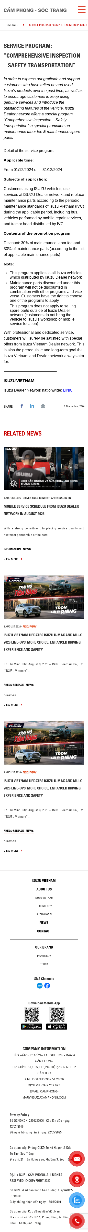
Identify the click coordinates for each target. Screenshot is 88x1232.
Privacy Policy (19, 1115)
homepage (11, 25)
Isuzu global (44, 914)
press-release (14, 685)
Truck (44, 964)
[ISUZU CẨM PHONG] (36, 9)
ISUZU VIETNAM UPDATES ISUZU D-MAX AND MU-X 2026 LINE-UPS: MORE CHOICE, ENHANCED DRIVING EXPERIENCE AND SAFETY (43, 642)
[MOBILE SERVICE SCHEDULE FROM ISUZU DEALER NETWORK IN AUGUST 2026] (44, 468)
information (12, 549)
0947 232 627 (51, 1085)
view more (11, 559)
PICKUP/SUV (29, 626)
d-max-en (10, 695)
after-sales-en (61, 498)
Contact (44, 931)
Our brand (44, 947)
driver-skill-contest (36, 498)
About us (44, 889)
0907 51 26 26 (54, 1079)
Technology (44, 906)
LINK (67, 390)
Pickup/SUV (44, 956)
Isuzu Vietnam (44, 881)
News (27, 549)
